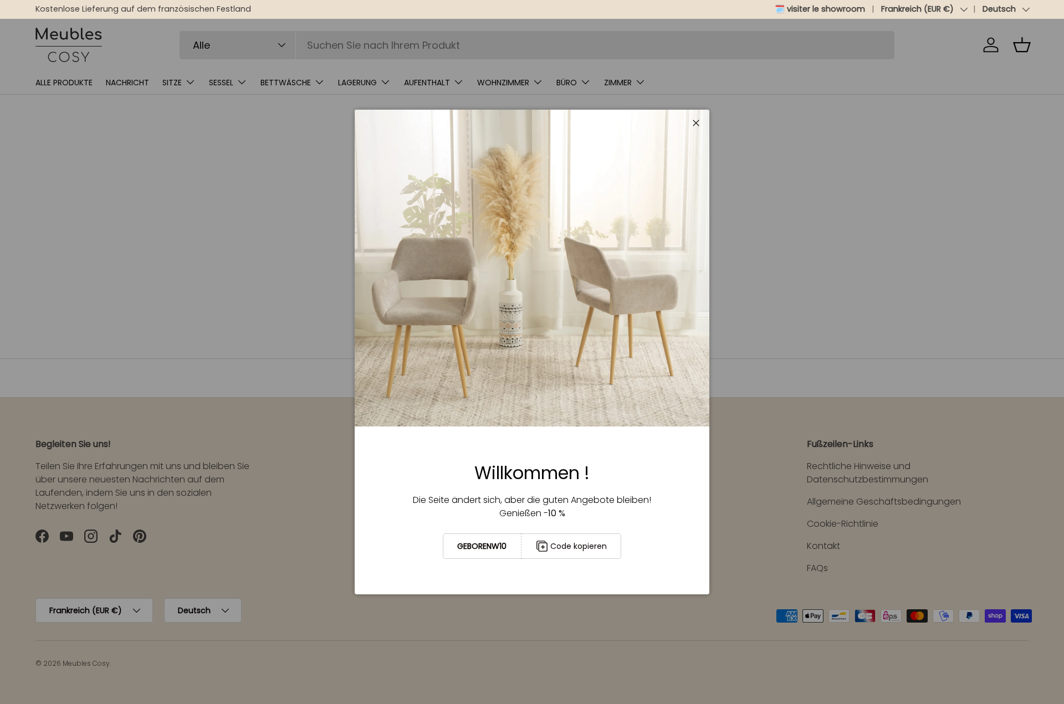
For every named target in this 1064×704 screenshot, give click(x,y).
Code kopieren (578, 546)
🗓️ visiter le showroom (820, 8)
